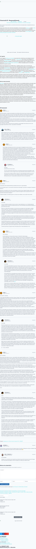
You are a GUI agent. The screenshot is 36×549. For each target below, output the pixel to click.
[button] (18, 17)
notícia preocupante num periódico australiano (7, 32)
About (22, 71)
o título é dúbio (18, 59)
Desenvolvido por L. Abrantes (7, 547)
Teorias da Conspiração (26, 22)
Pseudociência (20, 22)
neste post (28, 27)
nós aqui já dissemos (7, 60)
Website (26, 481)
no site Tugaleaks (28, 31)
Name (1, 481)
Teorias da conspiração (4, 493)
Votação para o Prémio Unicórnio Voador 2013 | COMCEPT (13, 441)
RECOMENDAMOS (3, 541)
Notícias (16, 22)
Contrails (21, 492)
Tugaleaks (10, 493)
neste (34, 27)
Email (14, 481)
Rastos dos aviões (29, 492)
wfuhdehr (5, 445)
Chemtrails (2, 492)
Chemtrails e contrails (7, 492)
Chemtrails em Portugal (16, 492)
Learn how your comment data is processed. (20, 486)
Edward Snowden (7, 67)
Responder (33, 110)
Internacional (9, 22)
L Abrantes (6, 199)
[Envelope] (8, 534)
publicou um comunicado (10, 58)
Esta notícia (2, 83)
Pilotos (25, 492)
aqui (15, 281)
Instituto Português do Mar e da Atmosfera (11, 62)
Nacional (12, 22)
